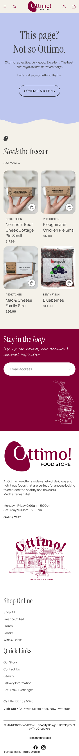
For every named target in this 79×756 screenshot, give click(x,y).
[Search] (14, 6)
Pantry (8, 633)
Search (9, 676)
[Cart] (74, 6)
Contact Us (12, 669)
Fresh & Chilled (14, 619)
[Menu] (5, 7)
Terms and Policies (40, 738)
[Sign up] (69, 369)
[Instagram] (43, 747)
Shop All (9, 612)
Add (35, 207)
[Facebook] (35, 747)
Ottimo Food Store (24, 725)
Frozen (8, 626)
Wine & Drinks (13, 640)
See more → (12, 163)
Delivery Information (17, 683)
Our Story (10, 662)
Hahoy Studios (31, 752)
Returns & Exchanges (18, 690)
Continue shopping (39, 91)
